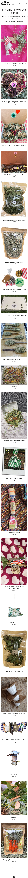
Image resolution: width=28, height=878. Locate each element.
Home (14, 868)
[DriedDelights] (7, 3)
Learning (20, 21)
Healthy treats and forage (13, 20)
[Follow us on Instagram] (14, 877)
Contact (14, 872)
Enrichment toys (13, 18)
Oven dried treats (10, 21)
